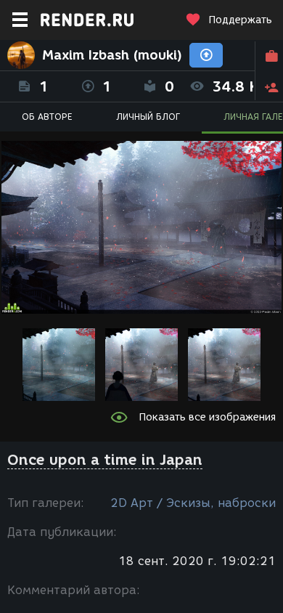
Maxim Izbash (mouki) (112, 55)
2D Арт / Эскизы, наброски (193, 503)
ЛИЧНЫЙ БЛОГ (148, 116)
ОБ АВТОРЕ (47, 116)
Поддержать (240, 20)
